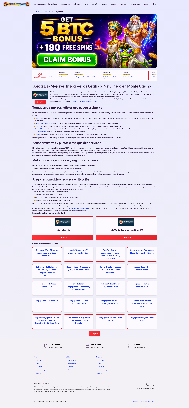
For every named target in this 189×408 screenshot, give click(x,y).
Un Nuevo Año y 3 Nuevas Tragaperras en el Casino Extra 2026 (47, 253)
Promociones (72, 363)
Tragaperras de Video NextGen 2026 (142, 285)
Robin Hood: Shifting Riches (44, 123)
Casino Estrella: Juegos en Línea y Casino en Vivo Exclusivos (110, 270)
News (146, 4)
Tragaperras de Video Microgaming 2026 (110, 302)
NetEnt (104, 4)
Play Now (64, 237)
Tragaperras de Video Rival (47, 301)
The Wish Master (40, 132)
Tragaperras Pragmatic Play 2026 (142, 318)
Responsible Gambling (148, 401)
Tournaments (135, 4)
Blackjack (136, 401)
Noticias (47, 12)
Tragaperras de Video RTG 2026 (110, 318)
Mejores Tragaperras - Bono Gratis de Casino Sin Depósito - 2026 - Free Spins (47, 320)
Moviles (70, 367)
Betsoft (94, 4)
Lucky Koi (38, 134)
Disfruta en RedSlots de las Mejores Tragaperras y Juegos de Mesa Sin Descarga (47, 271)
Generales (71, 370)
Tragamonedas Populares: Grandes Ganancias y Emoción (79, 320)
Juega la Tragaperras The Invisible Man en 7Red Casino (79, 251)
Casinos (113, 4)
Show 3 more (100, 373)
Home (38, 12)
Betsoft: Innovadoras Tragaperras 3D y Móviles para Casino (142, 303)
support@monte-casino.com (81, 172)
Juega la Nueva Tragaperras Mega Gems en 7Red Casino (142, 251)
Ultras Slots (59, 77)
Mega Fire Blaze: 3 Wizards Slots (81, 77)
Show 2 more (38, 373)
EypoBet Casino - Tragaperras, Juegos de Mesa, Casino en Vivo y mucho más (110, 254)
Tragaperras (72, 360)
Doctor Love (39, 126)
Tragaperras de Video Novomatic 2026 (78, 302)
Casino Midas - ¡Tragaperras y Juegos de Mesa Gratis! (79, 268)
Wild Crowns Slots (105, 77)
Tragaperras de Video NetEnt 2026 (47, 285)
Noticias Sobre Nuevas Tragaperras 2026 (110, 285)
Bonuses (123, 4)
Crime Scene (39, 118)
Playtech (77, 4)
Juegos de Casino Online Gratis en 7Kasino (142, 268)
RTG (86, 4)
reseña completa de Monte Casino (85, 101)
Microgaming (65, 4)
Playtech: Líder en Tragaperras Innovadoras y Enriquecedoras (78, 286)
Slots (154, 4)
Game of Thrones (41, 129)
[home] (16, 7)
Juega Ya (40, 102)
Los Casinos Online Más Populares (45, 4)
